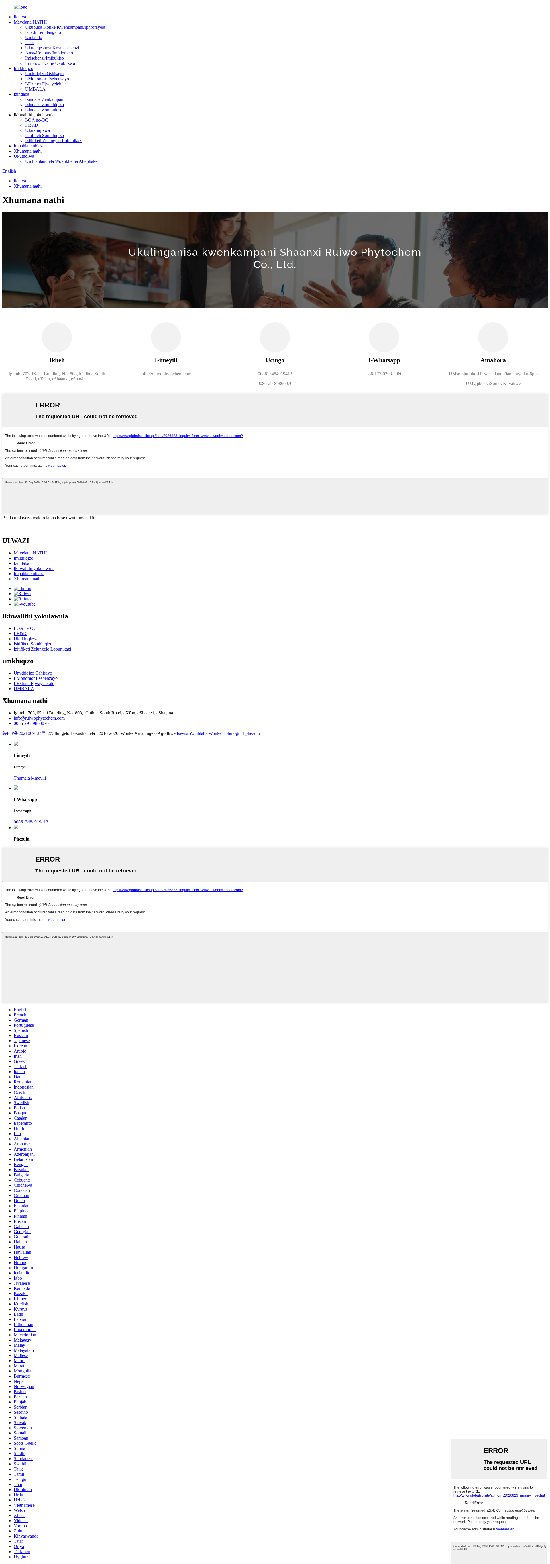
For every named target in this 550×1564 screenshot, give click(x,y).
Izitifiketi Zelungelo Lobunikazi (53, 140)
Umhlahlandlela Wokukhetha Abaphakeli (62, 161)
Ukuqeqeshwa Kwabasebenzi (52, 47)
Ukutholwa (24, 156)
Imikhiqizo (23, 68)
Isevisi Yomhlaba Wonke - (200, 733)
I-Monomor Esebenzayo (47, 78)
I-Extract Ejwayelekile (45, 83)
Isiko (29, 42)
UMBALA (35, 89)
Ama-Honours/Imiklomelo (49, 52)
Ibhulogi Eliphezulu (242, 733)
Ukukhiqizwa (37, 130)
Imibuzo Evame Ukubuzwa (50, 63)
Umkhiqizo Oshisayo (44, 73)
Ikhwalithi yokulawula (34, 568)
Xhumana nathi (28, 151)
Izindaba (21, 94)
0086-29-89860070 (31, 723)
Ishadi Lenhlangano (43, 32)
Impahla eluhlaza (29, 145)
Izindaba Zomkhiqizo (44, 104)
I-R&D (31, 125)
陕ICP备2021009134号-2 (26, 733)
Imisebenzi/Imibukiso (44, 58)
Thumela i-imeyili (30, 778)
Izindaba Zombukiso (43, 109)
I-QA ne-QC (36, 120)
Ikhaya (20, 16)
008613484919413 (31, 821)
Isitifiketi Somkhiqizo (44, 135)
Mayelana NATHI (30, 21)
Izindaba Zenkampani (44, 99)
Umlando (33, 37)
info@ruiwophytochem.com (39, 718)
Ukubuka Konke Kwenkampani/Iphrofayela (65, 27)
